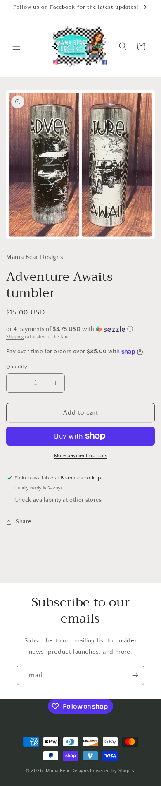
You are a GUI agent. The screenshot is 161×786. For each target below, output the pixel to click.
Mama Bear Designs (67, 770)
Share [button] (23, 521)
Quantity (16, 366)
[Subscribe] (135, 675)
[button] (16, 46)
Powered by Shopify (112, 770)
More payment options (80, 455)
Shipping (15, 337)
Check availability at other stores (58, 500)
